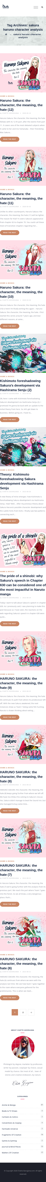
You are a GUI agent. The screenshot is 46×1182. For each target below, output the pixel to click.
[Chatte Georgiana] (6, 6)
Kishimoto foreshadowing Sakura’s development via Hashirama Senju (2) (20, 385)
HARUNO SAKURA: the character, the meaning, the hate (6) (21, 963)
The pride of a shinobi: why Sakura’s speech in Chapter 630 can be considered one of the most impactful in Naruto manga (23, 585)
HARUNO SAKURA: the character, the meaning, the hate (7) (21, 870)
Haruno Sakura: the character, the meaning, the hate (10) (21, 292)
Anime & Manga (7, 96)
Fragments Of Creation (11, 1135)
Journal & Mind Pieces (11, 1146)
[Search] (42, 7)
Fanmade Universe (10, 1129)
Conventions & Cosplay (11, 1123)
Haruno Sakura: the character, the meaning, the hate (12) (21, 105)
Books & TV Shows (9, 1111)
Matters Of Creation (10, 1152)
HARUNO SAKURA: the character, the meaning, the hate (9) (21, 683)
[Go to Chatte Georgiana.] (6, 34)
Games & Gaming (9, 1141)
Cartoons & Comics (10, 1117)
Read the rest (9, 139)
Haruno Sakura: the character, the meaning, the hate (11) (21, 198)
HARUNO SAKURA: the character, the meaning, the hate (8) (21, 776)
